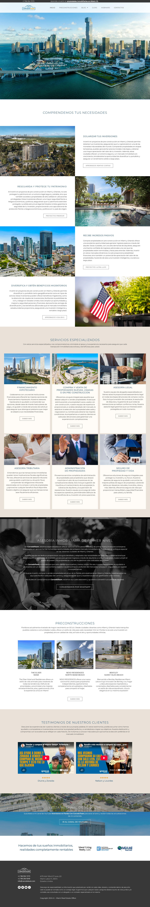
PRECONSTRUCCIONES (68, 8)
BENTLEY (113, 674)
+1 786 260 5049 (24, 879)
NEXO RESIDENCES (75, 674)
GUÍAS (94, 8)
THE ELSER (36, 674)
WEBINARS (105, 8)
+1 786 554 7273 (24, 876)
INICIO (52, 8)
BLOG (83, 8)
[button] (27, 419)
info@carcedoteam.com (26, 881)
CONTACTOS (119, 8)
